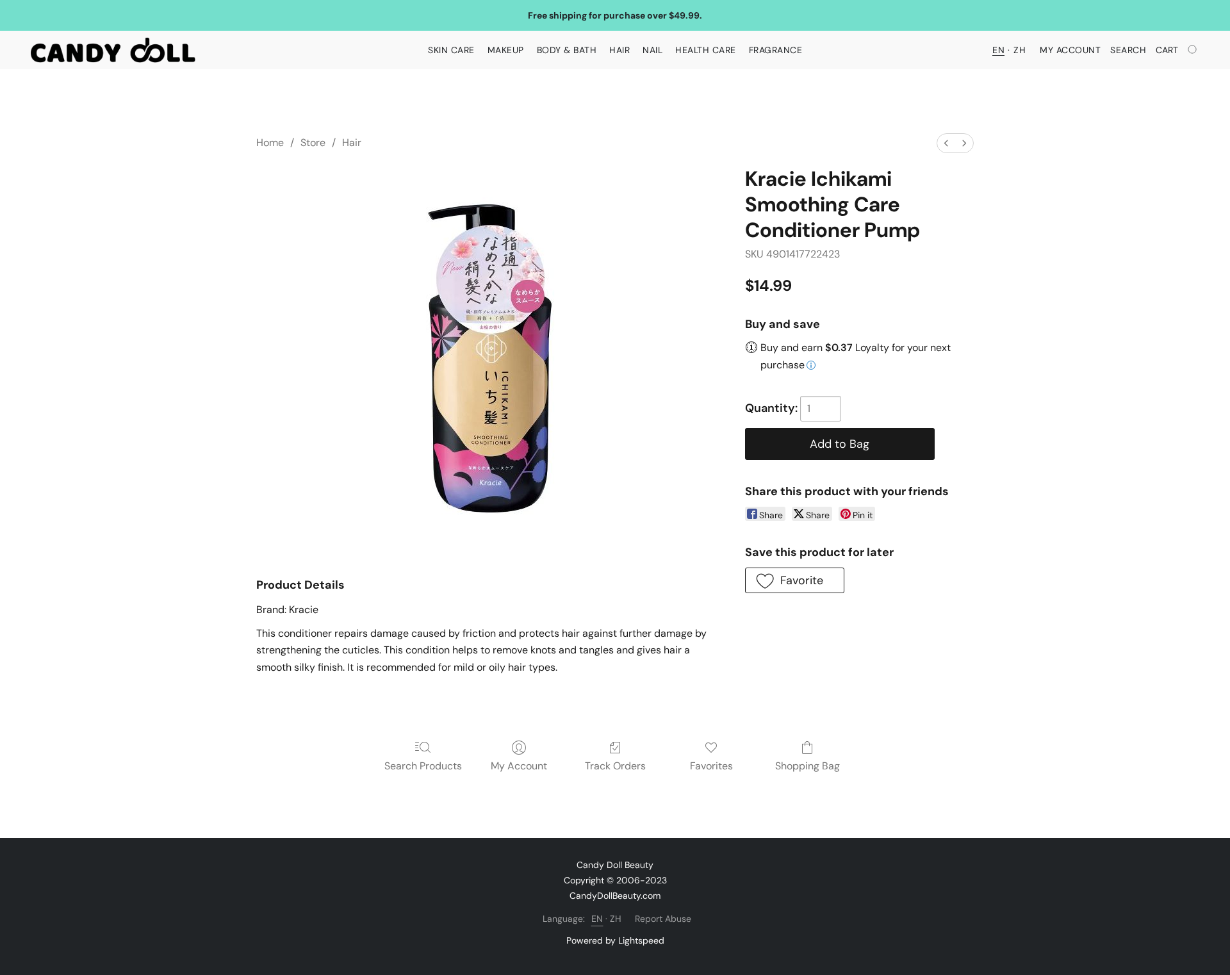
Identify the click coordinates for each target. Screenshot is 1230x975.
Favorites (711, 766)
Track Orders (615, 766)
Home (270, 142)
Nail (652, 50)
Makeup (506, 50)
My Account (519, 766)
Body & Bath (567, 50)
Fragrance (776, 50)
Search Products (423, 766)
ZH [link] (616, 918)
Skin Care (451, 50)
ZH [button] (1019, 50)
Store (312, 142)
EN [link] (597, 918)
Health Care (705, 50)
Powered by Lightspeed (615, 940)
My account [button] (1070, 50)
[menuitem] (946, 143)
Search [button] (1128, 50)
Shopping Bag (807, 766)
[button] (113, 50)
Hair (619, 50)
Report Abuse (663, 918)
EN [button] (998, 50)
